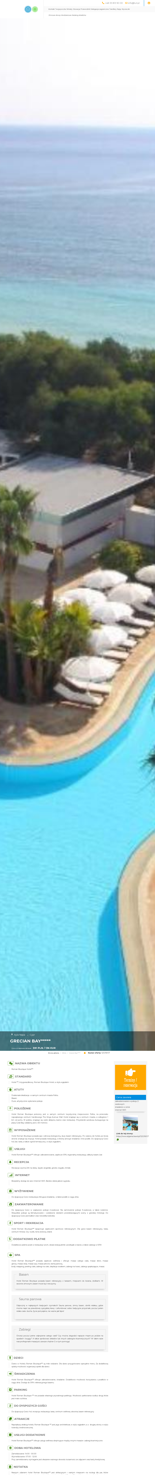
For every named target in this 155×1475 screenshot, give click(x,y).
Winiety (69, 9)
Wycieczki (126, 9)
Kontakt (52, 9)
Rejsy (119, 9)
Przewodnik (85, 9)
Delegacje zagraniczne (100, 9)
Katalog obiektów (79, 15)
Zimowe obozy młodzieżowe (60, 15)
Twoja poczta (60, 9)
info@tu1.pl (134, 3)
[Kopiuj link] (118, 1139)
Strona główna (53, 1053)
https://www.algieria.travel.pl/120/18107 (132, 1136)
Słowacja (76, 9)
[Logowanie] (149, 3)
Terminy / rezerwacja (130, 1082)
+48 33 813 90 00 (114, 3)
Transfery (112, 9)
